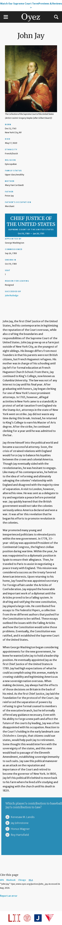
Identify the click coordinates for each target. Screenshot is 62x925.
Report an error (8, 895)
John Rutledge (11, 295)
